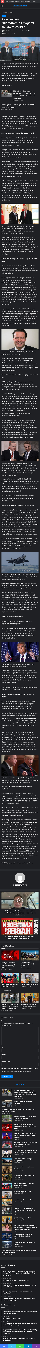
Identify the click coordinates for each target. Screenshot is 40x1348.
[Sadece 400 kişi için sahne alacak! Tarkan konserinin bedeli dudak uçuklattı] (7, 1136)
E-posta (4, 1054)
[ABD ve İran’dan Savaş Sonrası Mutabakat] (7, 1169)
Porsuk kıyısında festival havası (24, 1200)
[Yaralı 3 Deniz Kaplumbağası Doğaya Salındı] (30, 955)
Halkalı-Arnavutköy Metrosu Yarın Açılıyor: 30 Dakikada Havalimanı (25, 1151)
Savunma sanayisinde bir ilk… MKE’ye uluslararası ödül (23, 1235)
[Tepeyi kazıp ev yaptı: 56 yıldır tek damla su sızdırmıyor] (7, 1118)
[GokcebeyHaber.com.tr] (20, 6)
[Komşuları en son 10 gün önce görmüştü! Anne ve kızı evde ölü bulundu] (10, 998)
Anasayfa (6, 12)
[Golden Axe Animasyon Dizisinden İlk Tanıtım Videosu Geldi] (7, 1144)
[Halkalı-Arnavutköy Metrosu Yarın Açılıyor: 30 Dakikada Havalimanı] (7, 1153)
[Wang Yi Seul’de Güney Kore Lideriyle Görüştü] (30, 998)
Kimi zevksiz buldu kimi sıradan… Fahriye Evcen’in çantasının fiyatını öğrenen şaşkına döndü (25, 1227)
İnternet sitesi (5, 1061)
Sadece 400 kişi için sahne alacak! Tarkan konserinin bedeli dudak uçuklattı (25, 1135)
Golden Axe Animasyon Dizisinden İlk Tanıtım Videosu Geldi (25, 1143)
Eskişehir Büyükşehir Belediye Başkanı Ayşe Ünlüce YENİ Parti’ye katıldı (8, 964)
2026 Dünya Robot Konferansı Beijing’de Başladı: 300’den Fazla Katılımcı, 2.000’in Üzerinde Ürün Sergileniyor (25, 1093)
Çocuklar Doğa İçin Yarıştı (29, 984)
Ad (2, 1047)
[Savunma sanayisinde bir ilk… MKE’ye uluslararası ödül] (7, 1236)
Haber (11, 12)
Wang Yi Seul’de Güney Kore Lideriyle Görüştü (28, 1005)
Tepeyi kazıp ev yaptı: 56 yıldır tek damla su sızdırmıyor (25, 1117)
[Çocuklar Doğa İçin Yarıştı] (30, 978)
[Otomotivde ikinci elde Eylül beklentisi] (7, 1103)
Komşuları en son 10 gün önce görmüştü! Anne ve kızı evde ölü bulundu (9, 1006)
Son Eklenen (20, 1084)
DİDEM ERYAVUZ (8, 31)
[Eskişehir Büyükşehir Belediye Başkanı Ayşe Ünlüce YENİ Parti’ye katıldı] (10, 955)
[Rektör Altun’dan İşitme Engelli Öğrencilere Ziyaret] (10, 978)
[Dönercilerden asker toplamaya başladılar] (7, 1177)
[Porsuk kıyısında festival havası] (7, 1202)
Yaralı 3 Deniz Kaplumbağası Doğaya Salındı (28, 964)
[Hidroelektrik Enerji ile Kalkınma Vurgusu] (7, 1244)
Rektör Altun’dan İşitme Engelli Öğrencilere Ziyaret (9, 986)
